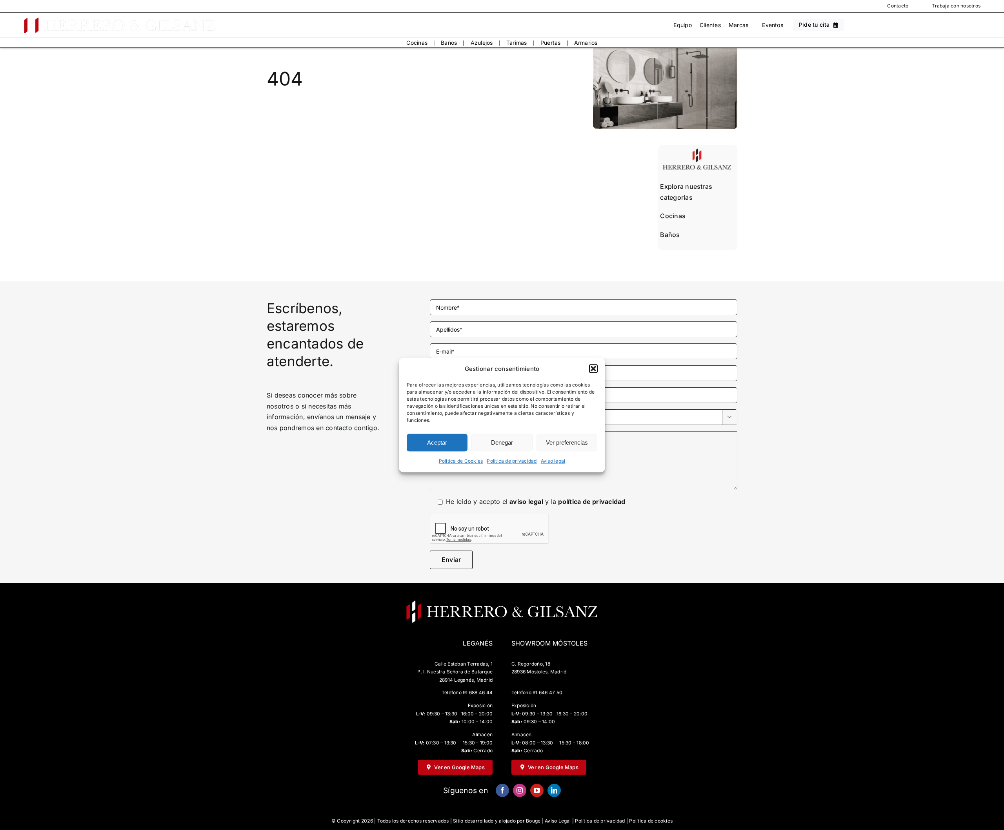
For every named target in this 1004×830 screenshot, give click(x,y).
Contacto (897, 6)
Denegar (502, 442)
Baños (449, 42)
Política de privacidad (600, 821)
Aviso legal (553, 461)
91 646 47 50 (547, 692)
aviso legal (526, 501)
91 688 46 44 (478, 692)
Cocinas (416, 42)
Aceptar (437, 442)
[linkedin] (554, 790)
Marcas (738, 25)
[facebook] (502, 790)
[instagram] (519, 790)
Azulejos (482, 42)
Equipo (682, 25)
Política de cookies (651, 821)
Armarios (586, 42)
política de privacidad (591, 501)
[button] (593, 369)
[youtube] (537, 790)
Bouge (533, 821)
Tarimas (516, 42)
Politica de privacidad (512, 461)
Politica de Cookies (461, 461)
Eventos (772, 25)
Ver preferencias (567, 442)
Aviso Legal (558, 821)
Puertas (550, 42)
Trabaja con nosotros (956, 6)
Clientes (710, 25)
